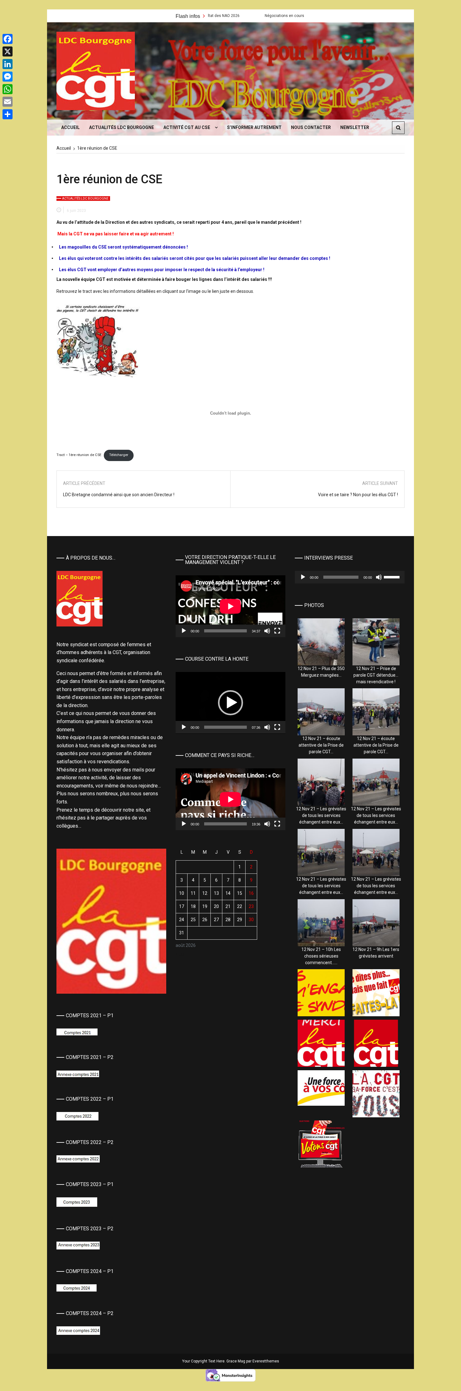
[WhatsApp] (7, 89)
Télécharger (118, 455)
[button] (230, 702)
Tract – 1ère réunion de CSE (78, 455)
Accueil (70, 127)
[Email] (7, 101)
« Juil (181, 954)
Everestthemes (265, 1361)
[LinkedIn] (7, 64)
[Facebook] (7, 39)
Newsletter (354, 127)
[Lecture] (184, 631)
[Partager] (7, 114)
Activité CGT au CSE (186, 127)
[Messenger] (7, 76)
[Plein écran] (277, 631)
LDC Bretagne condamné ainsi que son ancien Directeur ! (118, 494)
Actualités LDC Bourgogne (121, 127)
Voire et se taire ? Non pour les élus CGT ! (358, 494)
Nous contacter (311, 127)
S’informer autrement (254, 127)
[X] (7, 51)
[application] (230, 606)
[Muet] (267, 631)
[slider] (225, 727)
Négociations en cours (223, 15)
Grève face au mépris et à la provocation (303, 15)
